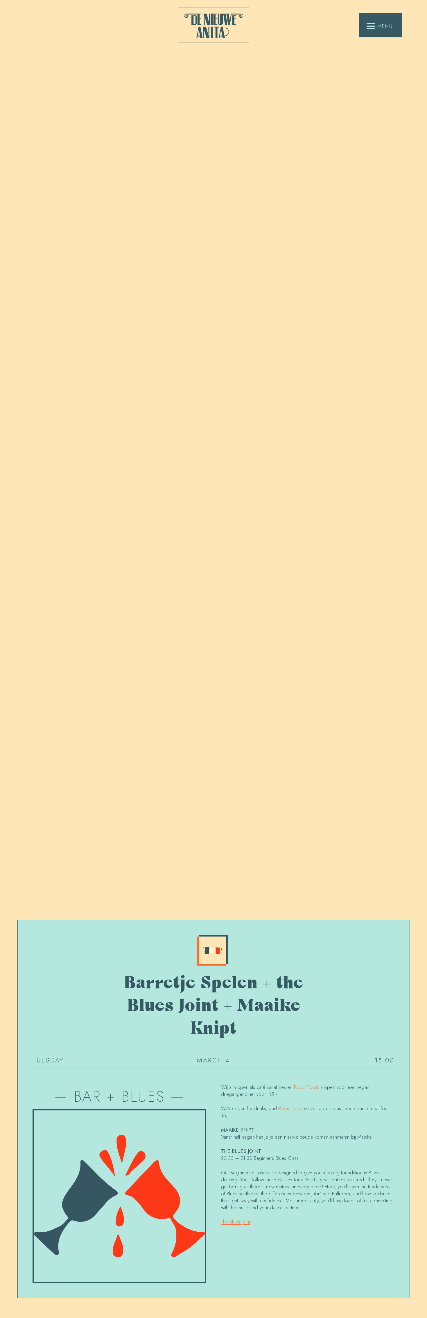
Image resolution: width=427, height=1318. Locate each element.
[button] (379, 26)
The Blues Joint (235, 1222)
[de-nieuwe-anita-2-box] (213, 25)
